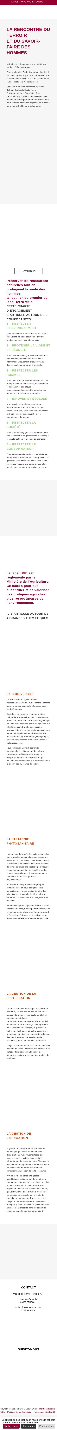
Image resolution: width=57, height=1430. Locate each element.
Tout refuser (29, 1426)
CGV (3, 1412)
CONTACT (40, 2)
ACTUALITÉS (29, 2)
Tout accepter (11, 1426)
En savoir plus (28, 271)
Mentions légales (47, 1409)
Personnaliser (46, 1426)
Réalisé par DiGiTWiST (44, 1412)
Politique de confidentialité (19, 1412)
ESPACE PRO (17, 2)
